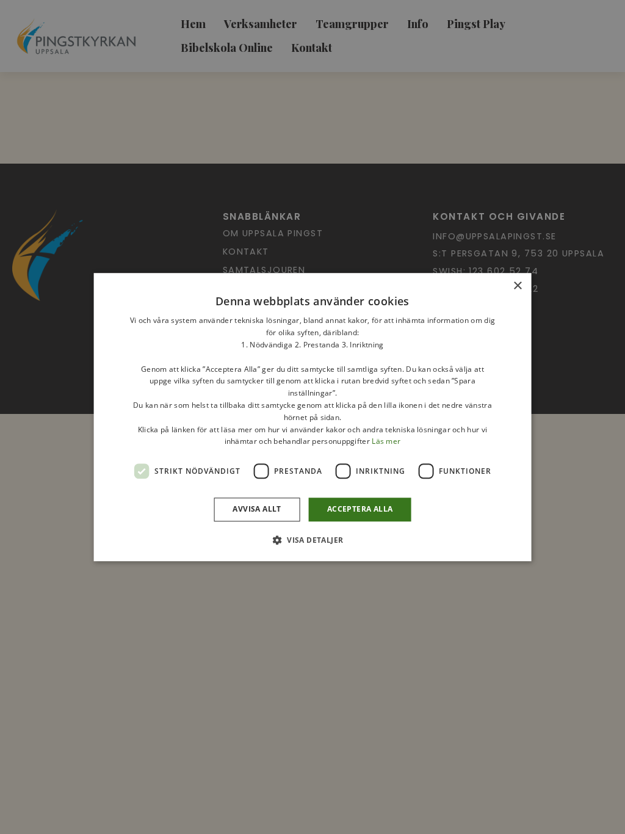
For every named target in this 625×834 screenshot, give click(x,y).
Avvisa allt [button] (257, 509)
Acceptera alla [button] (360, 509)
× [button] (517, 286)
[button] (313, 540)
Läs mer (386, 442)
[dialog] (312, 417)
